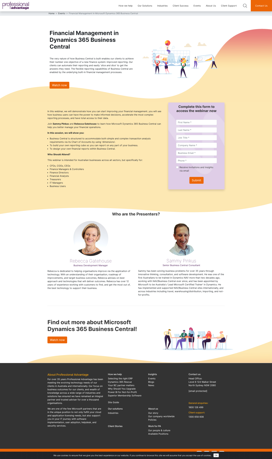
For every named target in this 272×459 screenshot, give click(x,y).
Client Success (180, 5)
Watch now (59, 85)
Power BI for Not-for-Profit (122, 392)
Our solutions (115, 408)
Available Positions (158, 433)
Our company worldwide (161, 416)
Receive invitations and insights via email (196, 169)
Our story (153, 413)
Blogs (151, 381)
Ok (216, 455)
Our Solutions (145, 5)
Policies (152, 419)
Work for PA (154, 426)
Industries (162, 5)
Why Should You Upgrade (122, 388)
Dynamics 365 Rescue (120, 381)
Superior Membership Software (124, 395)
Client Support (229, 5)
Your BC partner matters (121, 385)
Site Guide (113, 402)
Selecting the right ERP (120, 378)
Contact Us (261, 5)
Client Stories (115, 426)
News (151, 385)
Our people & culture (159, 430)
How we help (126, 5)
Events (197, 5)
